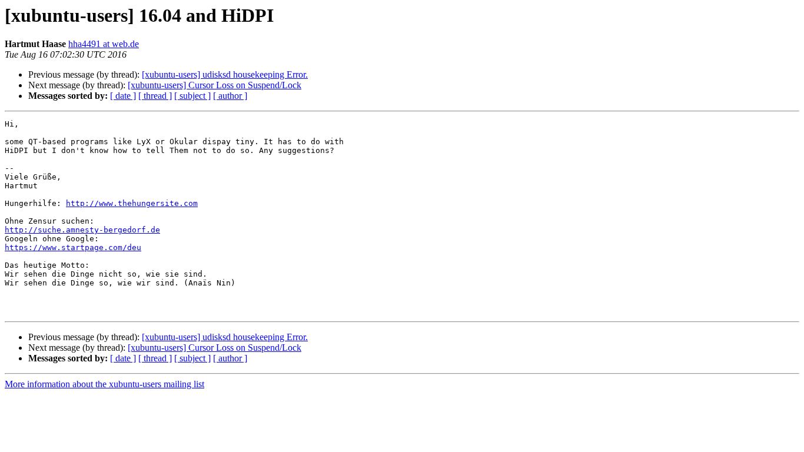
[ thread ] (155, 96)
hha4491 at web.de (103, 44)
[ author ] (230, 96)
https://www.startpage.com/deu (73, 247)
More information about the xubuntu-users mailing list (104, 384)
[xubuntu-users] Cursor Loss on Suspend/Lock (214, 85)
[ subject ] (192, 96)
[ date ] (123, 96)
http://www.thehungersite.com (132, 203)
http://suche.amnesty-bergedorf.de (82, 229)
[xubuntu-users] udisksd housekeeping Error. (225, 74)
